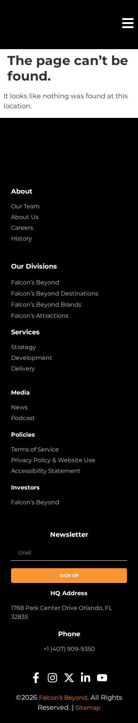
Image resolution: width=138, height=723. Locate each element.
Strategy (23, 347)
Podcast (23, 418)
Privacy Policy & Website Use (53, 460)
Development (31, 357)
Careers (22, 227)
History (21, 238)
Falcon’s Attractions (39, 315)
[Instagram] (52, 677)
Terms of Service (35, 449)
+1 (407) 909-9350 (69, 648)
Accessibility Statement (46, 470)
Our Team (25, 206)
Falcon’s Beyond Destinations (54, 293)
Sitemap (87, 707)
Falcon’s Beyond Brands (46, 304)
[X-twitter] (69, 677)
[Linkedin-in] (85, 677)
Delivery (23, 368)
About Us (25, 217)
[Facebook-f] (35, 677)
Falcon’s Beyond (35, 282)
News (19, 407)
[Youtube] (102, 677)
